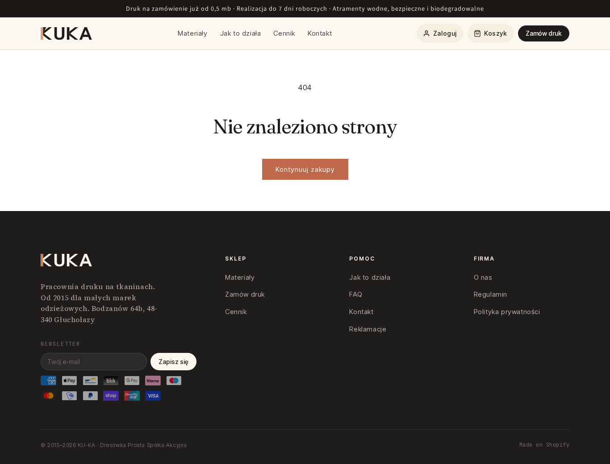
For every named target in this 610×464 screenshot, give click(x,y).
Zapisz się (173, 361)
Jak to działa (240, 33)
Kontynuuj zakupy (305, 169)
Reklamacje (367, 329)
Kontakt (320, 33)
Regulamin (490, 294)
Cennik (284, 33)
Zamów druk (544, 33)
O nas (483, 277)
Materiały (192, 33)
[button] (491, 33)
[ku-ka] (67, 33)
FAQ (355, 294)
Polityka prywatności (507, 311)
